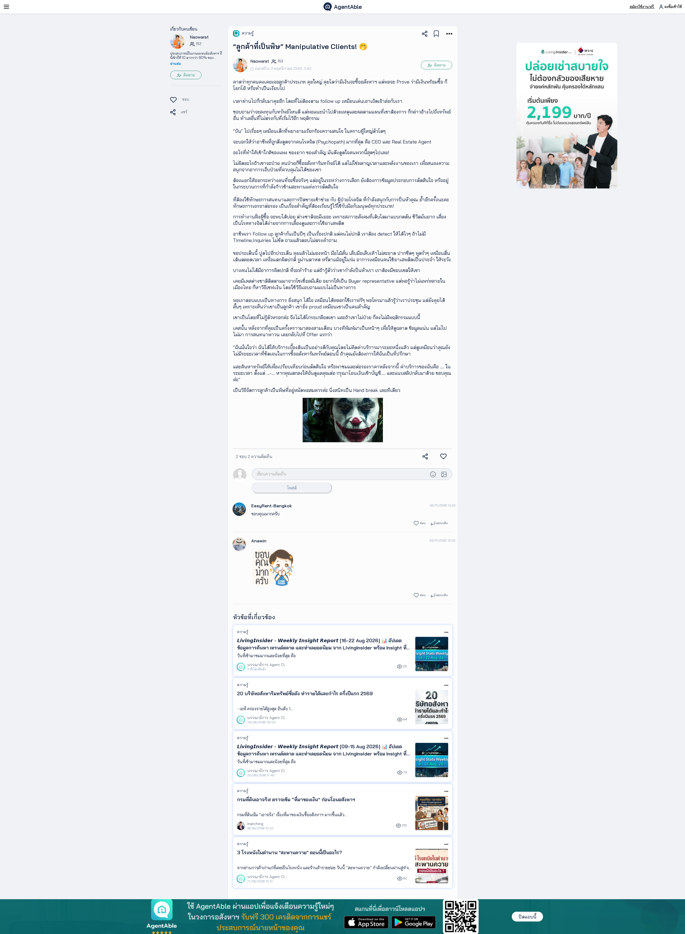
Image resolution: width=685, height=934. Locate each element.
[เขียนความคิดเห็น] (340, 473)
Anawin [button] (259, 540)
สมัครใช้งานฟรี (642, 6)
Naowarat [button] (199, 37)
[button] (177, 41)
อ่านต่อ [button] (175, 63)
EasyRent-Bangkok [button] (271, 505)
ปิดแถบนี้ (527, 917)
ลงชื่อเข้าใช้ (672, 6)
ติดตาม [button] (188, 75)
